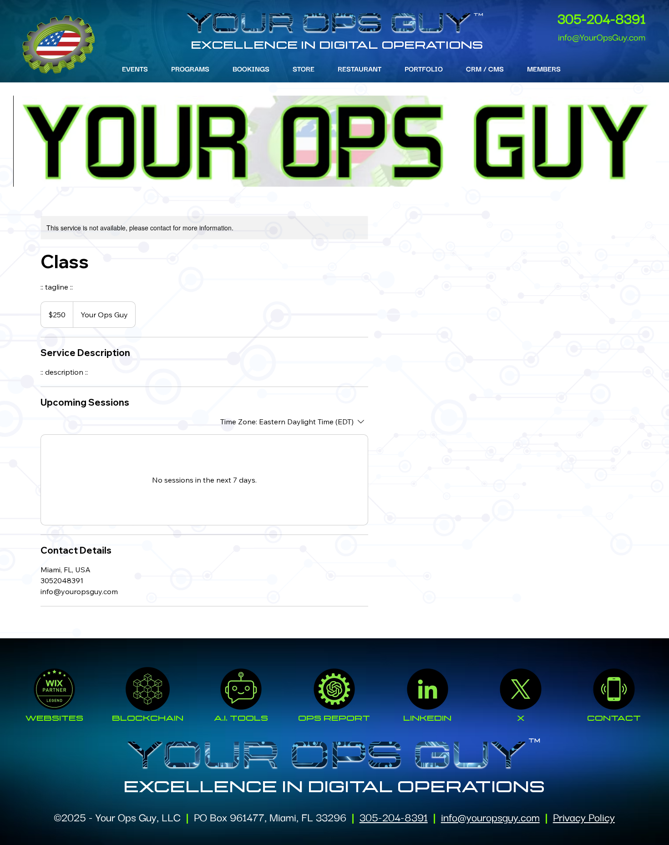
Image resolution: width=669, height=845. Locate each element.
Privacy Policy (584, 817)
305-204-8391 (602, 17)
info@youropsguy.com (490, 817)
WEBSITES (54, 718)
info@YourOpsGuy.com (601, 36)
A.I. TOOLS (241, 718)
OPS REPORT (334, 718)
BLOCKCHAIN (147, 718)
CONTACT (614, 718)
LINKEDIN (427, 718)
